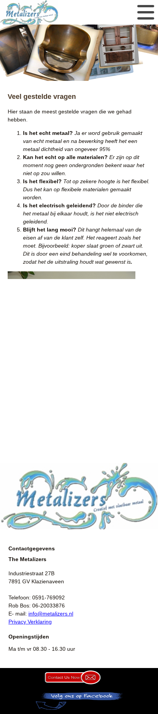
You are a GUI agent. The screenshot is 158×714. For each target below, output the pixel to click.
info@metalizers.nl (50, 614)
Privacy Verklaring (30, 622)
